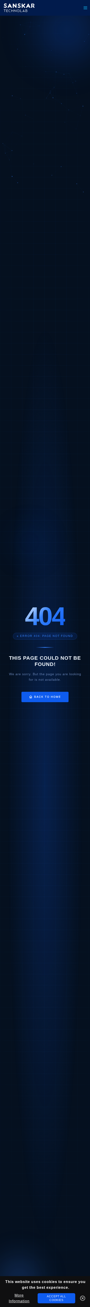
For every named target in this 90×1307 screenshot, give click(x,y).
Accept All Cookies (56, 1298)
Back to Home (47, 696)
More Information (19, 1298)
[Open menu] (85, 7)
